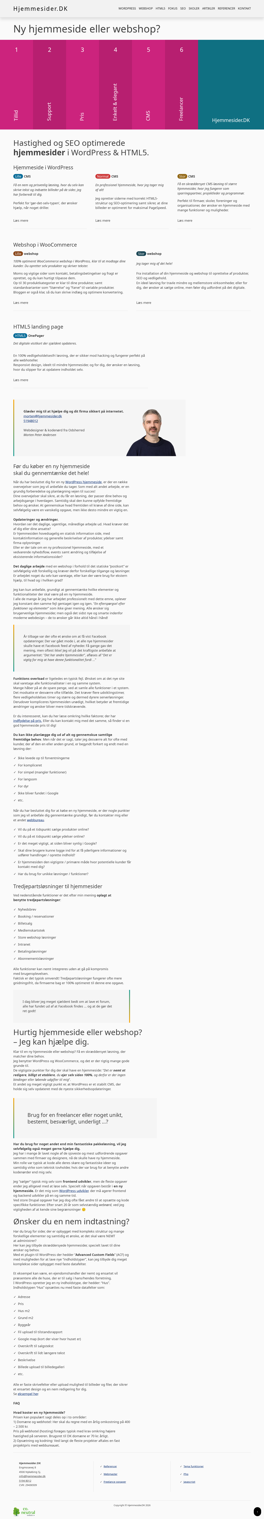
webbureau (35, 820)
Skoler (194, 8)
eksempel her (28, 1394)
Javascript (189, 1481)
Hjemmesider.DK (40, 8)
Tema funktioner (194, 1466)
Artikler (208, 8)
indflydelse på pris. (27, 721)
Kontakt (244, 8)
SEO (183, 8)
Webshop (146, 8)
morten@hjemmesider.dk (43, 416)
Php (186, 1474)
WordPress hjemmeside (83, 482)
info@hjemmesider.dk (32, 1476)
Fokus (172, 8)
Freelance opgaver (115, 1481)
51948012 (31, 421)
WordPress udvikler (73, 1191)
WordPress (127, 8)
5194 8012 (25, 1480)
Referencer (226, 8)
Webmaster (110, 1474)
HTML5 (160, 8)
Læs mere (20, 220)
